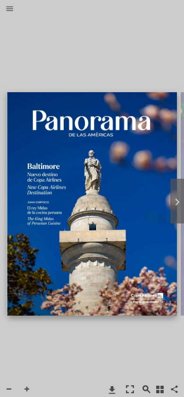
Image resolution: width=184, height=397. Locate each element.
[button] (9, 9)
